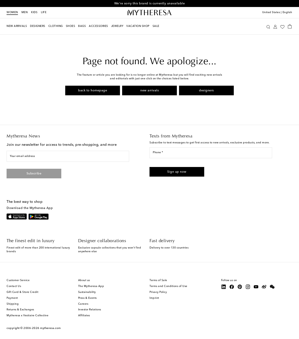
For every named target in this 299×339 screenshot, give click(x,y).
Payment (12, 298)
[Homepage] (149, 13)
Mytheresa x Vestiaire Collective (27, 315)
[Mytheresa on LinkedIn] (223, 286)
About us (84, 280)
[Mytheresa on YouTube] (256, 286)
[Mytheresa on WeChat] (272, 286)
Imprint (154, 298)
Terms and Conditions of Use (168, 286)
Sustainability (87, 292)
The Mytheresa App (91, 286)
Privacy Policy (158, 292)
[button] (268, 26)
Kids (34, 12)
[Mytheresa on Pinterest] (240, 286)
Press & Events (87, 298)
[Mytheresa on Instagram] (248, 286)
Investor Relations (89, 309)
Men (24, 12)
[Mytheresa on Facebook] (231, 286)
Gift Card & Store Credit (22, 292)
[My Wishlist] (282, 26)
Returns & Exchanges (20, 309)
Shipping (13, 304)
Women (12, 12)
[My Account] (275, 26)
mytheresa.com (50, 328)
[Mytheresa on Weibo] (264, 286)
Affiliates (84, 315)
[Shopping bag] (289, 26)
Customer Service (18, 280)
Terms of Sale (158, 280)
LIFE (43, 12)
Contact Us (14, 286)
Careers (83, 304)
